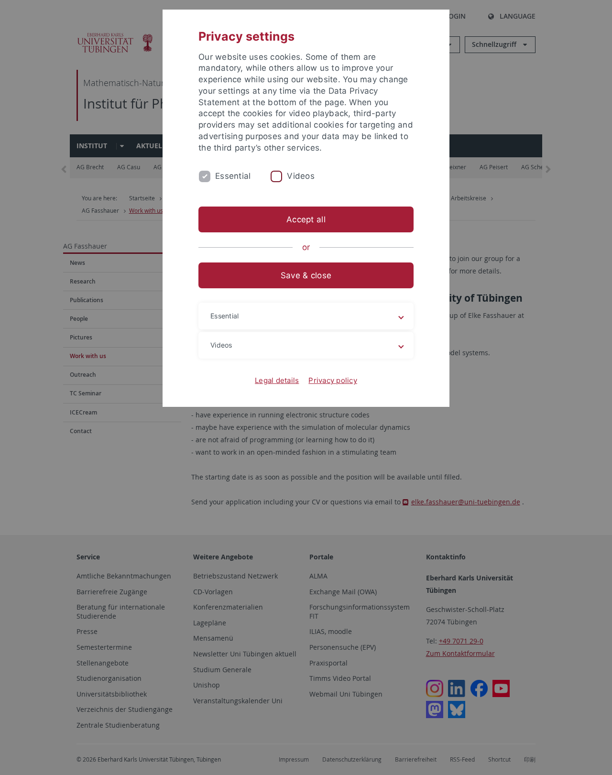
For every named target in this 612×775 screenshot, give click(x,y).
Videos (301, 176)
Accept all (306, 219)
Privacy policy (332, 380)
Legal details (277, 380)
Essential (233, 176)
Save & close (306, 275)
